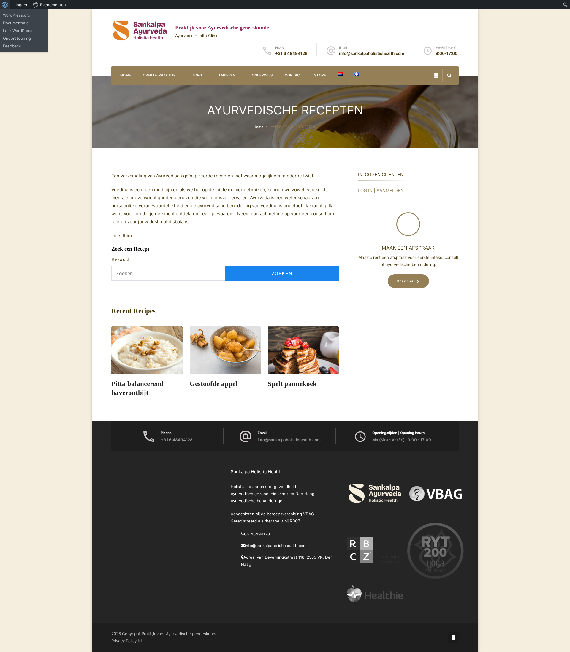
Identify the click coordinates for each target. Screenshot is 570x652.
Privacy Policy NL (127, 640)
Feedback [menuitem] (12, 46)
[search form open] (449, 75)
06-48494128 (257, 534)
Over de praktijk (159, 75)
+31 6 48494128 (291, 53)
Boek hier (405, 281)
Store (320, 75)
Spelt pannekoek (292, 384)
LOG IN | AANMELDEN (381, 190)
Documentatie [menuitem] (16, 22)
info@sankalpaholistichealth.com (371, 53)
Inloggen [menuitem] (20, 4)
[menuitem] (5, 4)
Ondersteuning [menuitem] (17, 38)
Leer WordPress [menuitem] (17, 30)
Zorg (197, 75)
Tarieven (226, 75)
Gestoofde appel (213, 384)
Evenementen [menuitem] (53, 4)
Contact (293, 75)
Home (125, 75)
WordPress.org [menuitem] (16, 15)
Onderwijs (262, 75)
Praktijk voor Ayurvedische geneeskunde (222, 28)
